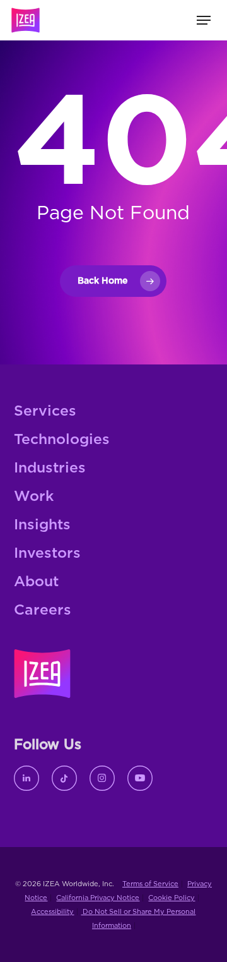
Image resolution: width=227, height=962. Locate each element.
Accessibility (52, 911)
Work (34, 497)
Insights (42, 525)
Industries (50, 468)
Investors (47, 553)
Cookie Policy (171, 897)
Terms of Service (150, 884)
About (36, 582)
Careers (42, 610)
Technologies (62, 440)
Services (45, 411)
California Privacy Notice (97, 897)
